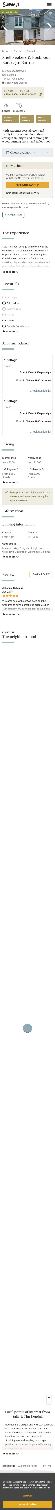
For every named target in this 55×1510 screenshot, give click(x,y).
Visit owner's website (16, 82)
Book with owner (26, 184)
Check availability (40, 390)
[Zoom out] (49, 1402)
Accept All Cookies (27, 1504)
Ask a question (13, 214)
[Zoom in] (49, 1397)
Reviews (46, 1465)
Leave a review (41, 574)
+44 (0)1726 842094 (13, 78)
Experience (8, 1465)
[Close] (51, 1477)
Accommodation (27, 1465)
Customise (27, 1495)
